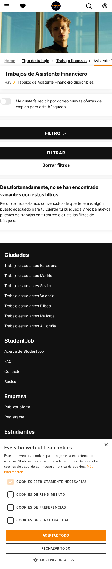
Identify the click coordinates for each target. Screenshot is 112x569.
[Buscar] (91, 6)
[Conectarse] (104, 6)
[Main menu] (6, 6)
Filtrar (56, 153)
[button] (56, 560)
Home (9, 60)
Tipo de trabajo (35, 60)
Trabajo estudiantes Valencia (29, 295)
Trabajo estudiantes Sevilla (27, 285)
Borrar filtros (56, 165)
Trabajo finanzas (71, 60)
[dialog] (56, 504)
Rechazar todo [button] (55, 548)
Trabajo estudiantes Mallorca (29, 316)
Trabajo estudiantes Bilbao (27, 305)
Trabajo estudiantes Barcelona (30, 265)
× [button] (106, 445)
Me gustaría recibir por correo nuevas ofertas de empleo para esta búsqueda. (59, 104)
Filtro (53, 133)
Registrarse (14, 417)
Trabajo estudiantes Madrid (28, 275)
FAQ (8, 361)
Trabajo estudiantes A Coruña (30, 326)
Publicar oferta (17, 406)
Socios (10, 381)
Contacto (12, 371)
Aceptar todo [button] (56, 535)
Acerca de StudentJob (24, 351)
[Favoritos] (23, 6)
